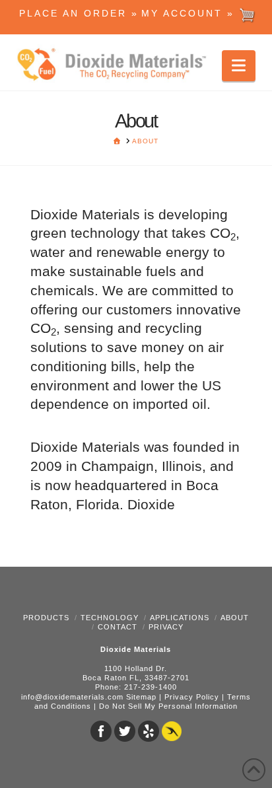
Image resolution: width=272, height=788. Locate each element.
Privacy (166, 627)
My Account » (190, 13)
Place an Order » (79, 13)
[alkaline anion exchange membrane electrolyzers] (116, 65)
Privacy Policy (191, 697)
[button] (238, 65)
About (235, 618)
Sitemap (141, 697)
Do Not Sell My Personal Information (168, 706)
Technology (110, 618)
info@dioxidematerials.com (72, 697)
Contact (117, 627)
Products (46, 618)
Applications (179, 618)
